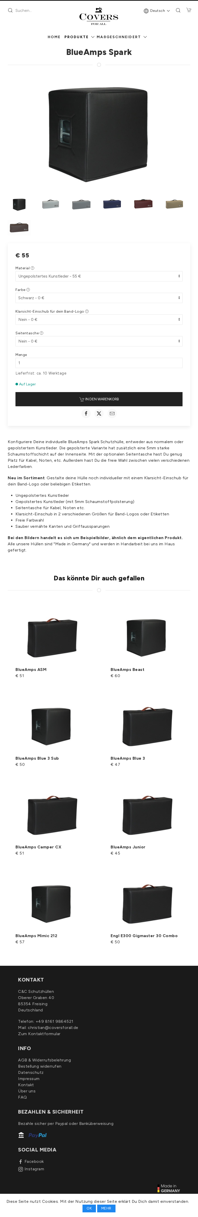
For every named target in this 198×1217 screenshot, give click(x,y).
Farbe (20, 290)
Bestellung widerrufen (40, 1066)
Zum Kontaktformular (39, 1033)
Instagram (34, 1168)
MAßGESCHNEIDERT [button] (119, 37)
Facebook (34, 1161)
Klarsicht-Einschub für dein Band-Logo (50, 311)
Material (23, 268)
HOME (54, 37)
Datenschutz (31, 1072)
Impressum (29, 1078)
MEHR (106, 1208)
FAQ (22, 1097)
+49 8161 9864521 (54, 1021)
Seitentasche (27, 333)
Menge (21, 355)
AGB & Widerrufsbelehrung (44, 1060)
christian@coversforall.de (53, 1027)
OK (89, 1208)
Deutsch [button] (157, 11)
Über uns (27, 1091)
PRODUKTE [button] (76, 37)
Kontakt (26, 1084)
